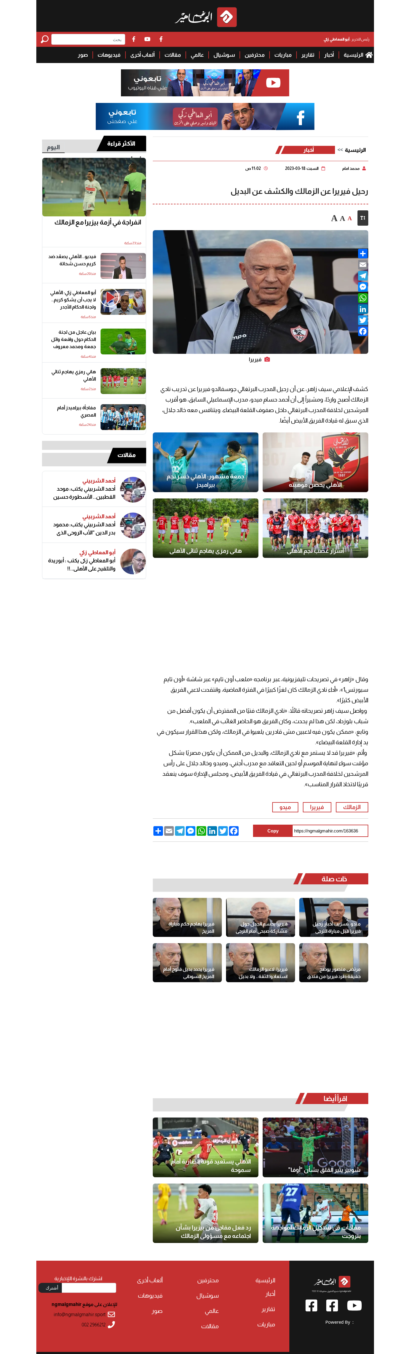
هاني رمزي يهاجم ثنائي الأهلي (205, 550)
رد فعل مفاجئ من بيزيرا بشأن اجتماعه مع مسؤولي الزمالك (213, 1231)
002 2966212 (94, 1324)
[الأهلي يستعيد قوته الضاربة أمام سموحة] (205, 1147)
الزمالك (352, 807)
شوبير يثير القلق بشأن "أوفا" (324, 1169)
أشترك (52, 1288)
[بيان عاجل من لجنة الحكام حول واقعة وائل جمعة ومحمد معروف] (123, 341)
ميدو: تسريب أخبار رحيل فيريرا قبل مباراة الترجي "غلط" (336, 927)
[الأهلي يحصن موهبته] (315, 462)
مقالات (172, 55)
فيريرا (317, 807)
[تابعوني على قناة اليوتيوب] (205, 83)
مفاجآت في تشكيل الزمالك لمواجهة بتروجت (316, 1231)
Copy (273, 830)
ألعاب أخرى (142, 55)
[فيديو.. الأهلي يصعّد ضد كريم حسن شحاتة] (123, 266)
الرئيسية (354, 55)
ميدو (285, 807)
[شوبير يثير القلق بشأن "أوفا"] (315, 1147)
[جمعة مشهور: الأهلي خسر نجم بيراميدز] (205, 462)
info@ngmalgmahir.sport (80, 1314)
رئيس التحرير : (346, 39)
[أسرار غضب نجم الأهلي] (315, 528)
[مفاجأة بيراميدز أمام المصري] (123, 417)
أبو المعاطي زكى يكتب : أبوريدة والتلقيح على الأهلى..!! (82, 565)
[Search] (46, 39)
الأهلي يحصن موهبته (315, 484)
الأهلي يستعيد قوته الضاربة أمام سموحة (211, 1165)
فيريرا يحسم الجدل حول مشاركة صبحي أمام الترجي (262, 927)
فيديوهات (109, 55)
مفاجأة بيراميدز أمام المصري (76, 411)
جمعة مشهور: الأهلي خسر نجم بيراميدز (205, 480)
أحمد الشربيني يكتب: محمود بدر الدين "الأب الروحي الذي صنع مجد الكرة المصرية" (84, 529)
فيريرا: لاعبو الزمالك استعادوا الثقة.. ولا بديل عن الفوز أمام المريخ (263, 973)
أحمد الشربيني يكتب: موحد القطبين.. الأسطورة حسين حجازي (84, 493)
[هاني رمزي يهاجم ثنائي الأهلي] (205, 528)
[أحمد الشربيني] (133, 490)
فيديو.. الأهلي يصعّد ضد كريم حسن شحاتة (72, 260)
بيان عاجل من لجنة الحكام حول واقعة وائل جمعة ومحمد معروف (73, 339)
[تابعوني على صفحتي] (205, 116)
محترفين (255, 55)
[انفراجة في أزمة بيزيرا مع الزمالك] (94, 187)
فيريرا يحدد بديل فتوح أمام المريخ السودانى (188, 973)
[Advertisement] (18, 90)
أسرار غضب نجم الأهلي (315, 550)
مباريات (283, 55)
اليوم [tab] (53, 147)
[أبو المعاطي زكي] (133, 561)
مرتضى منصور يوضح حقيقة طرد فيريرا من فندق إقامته (334, 973)
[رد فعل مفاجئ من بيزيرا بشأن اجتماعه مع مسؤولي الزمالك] (205, 1213)
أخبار (329, 55)
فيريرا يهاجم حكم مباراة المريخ (191, 927)
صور (83, 55)
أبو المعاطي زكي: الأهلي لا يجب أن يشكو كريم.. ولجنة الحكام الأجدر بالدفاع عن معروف (73, 300)
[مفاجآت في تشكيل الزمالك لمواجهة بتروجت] (315, 1213)
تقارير (308, 55)
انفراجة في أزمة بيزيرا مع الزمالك (97, 222)
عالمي (197, 55)
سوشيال (224, 55)
